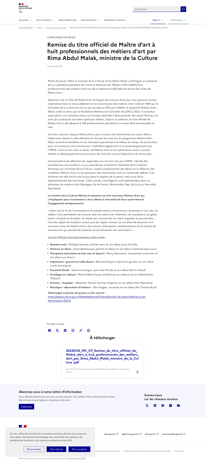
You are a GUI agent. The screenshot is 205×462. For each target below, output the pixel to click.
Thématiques (177, 20)
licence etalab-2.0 (75, 458)
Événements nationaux (115, 20)
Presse (39, 27)
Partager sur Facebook (49, 330)
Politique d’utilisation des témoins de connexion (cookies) (147, 451)
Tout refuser (56, 449)
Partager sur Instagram (73, 330)
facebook (163, 405)
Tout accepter (79, 449)
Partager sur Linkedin (65, 330)
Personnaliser (34, 449)
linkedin (155, 405)
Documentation (88, 20)
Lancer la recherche (183, 9)
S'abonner (26, 406)
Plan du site (179, 451)
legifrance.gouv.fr (130, 434)
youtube (178, 405)
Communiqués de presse (56, 27)
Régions (156, 20)
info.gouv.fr (150, 434)
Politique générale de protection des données (101, 451)
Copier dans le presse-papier (81, 330)
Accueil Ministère (26, 27)
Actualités (23, 20)
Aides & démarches (68, 20)
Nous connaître (43, 20)
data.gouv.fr (110, 434)
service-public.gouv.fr (172, 434)
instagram (170, 405)
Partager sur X (57, 330)
